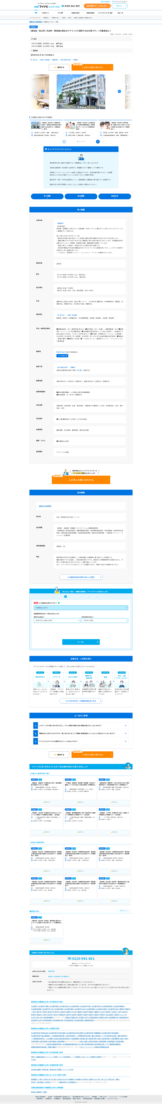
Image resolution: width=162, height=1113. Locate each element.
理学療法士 (40, 1099)
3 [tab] (81, 108)
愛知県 (63, 17)
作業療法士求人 (55, 17)
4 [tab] (83, 108)
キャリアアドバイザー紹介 (105, 13)
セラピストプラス (112, 1099)
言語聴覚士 (57, 1099)
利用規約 (94, 1097)
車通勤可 (75, 60)
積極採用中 (55, 60)
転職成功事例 (75, 13)
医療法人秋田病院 (45, 506)
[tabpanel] (81, 91)
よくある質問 (123, 1097)
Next (119, 91)
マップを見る (61, 356)
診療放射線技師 (87, 1099)
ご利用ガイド (45, 13)
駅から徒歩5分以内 (66, 60)
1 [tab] (76, 108)
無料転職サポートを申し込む (97, 6)
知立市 (69, 17)
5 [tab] (85, 108)
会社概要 (81, 196)
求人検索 (60, 13)
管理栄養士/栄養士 (99, 1099)
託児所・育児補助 (45, 60)
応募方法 (114, 196)
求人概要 (47, 196)
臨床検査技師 (67, 1099)
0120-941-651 (71, 6)
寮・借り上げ (34, 60)
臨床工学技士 (77, 1099)
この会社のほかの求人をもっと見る (81, 577)
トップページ (36, 13)
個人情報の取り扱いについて (81, 1097)
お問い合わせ (103, 1097)
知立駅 (79, 370)
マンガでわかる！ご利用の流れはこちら (81, 701)
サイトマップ (113, 1097)
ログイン (119, 6)
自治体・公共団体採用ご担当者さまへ (59, 1097)
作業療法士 (46, 17)
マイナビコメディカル (35, 17)
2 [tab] (79, 108)
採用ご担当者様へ (106, 1)
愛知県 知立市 (61, 352)
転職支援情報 (90, 13)
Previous (42, 91)
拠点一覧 (120, 13)
